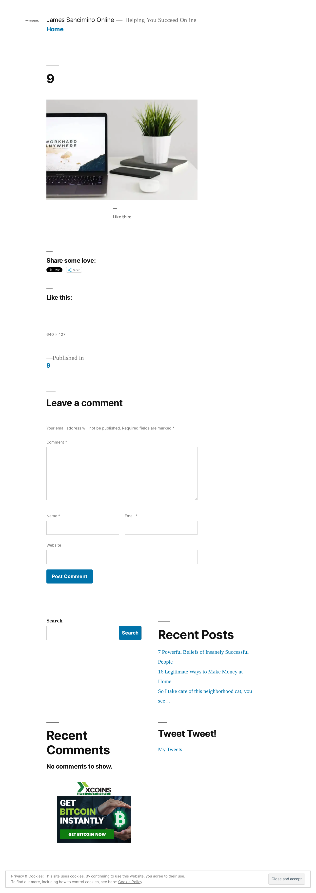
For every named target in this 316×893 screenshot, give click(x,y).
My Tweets (170, 749)
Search (54, 620)
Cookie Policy (130, 881)
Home (54, 29)
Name (53, 516)
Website (53, 545)
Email (131, 516)
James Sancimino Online (80, 19)
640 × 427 (55, 334)
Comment (56, 442)
